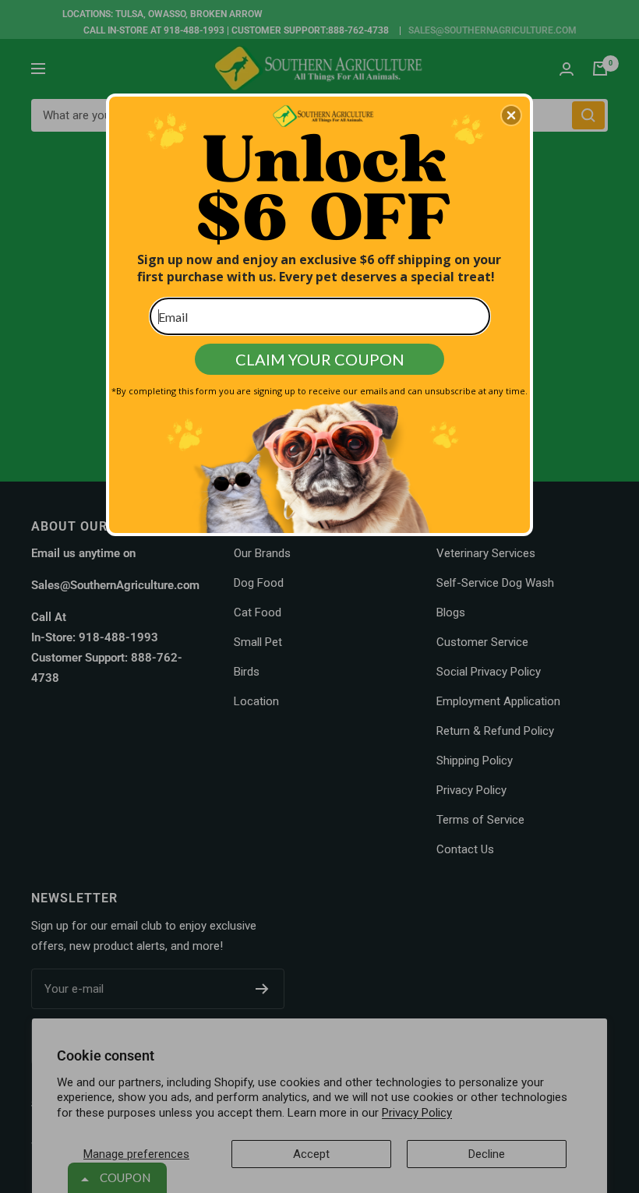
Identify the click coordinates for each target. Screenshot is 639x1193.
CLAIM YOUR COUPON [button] (319, 359)
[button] (511, 115)
